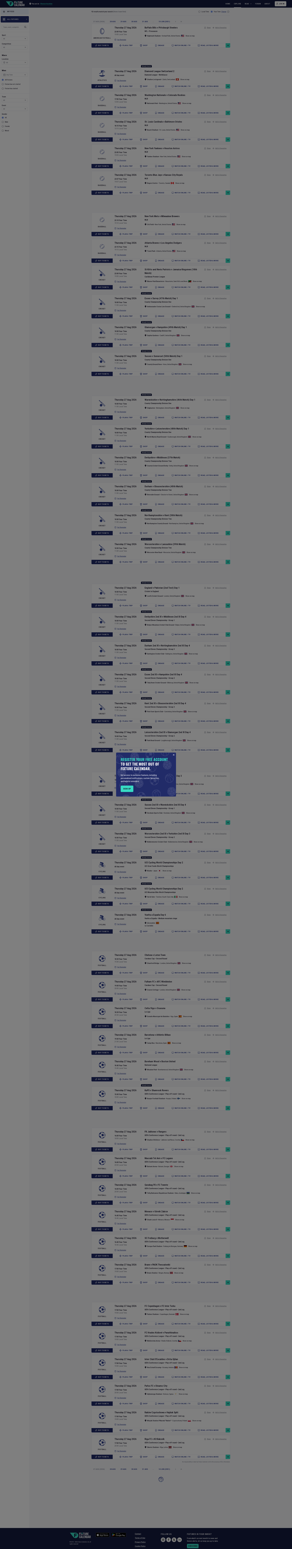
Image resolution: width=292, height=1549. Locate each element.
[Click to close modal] (173, 754)
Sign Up (127, 789)
